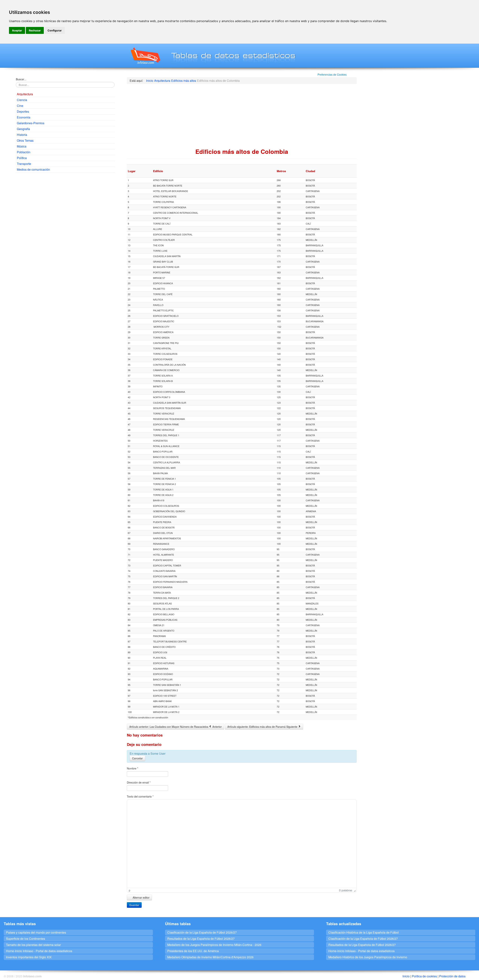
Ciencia (22, 100)
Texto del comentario (140, 796)
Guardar (134, 905)
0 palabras (345, 890)
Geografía (23, 129)
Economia (23, 117)
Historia (22, 134)
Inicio (406, 976)
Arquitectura (25, 94)
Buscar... (21, 79)
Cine (20, 105)
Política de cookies (424, 976)
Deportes (23, 111)
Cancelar (137, 758)
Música (21, 146)
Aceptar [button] (17, 30)
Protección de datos (452, 976)
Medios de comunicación (33, 169)
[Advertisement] (65, 202)
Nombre (132, 768)
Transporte (24, 163)
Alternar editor (141, 897)
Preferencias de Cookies (332, 74)
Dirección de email (138, 782)
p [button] (129, 890)
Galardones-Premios (30, 123)
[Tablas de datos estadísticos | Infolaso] (145, 55)
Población (23, 152)
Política (22, 158)
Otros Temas (25, 140)
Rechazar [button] (35, 30)
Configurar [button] (55, 30)
